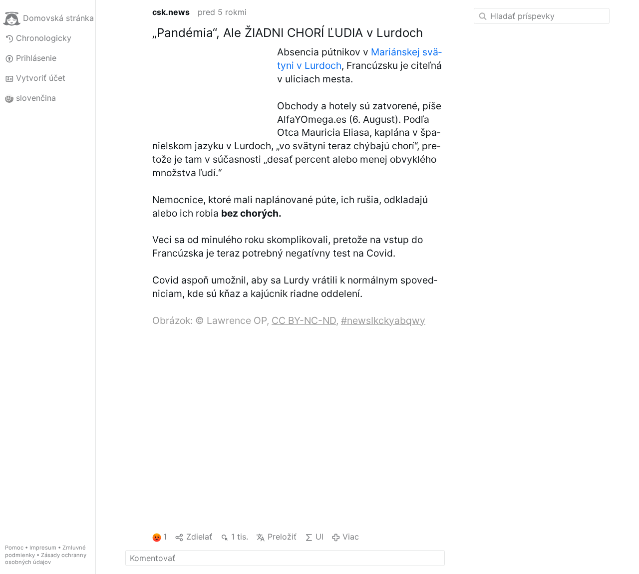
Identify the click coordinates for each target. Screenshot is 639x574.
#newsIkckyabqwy (383, 320)
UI (319, 537)
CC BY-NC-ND (304, 320)
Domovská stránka (58, 18)
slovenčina (36, 98)
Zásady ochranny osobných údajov (45, 559)
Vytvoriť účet (40, 78)
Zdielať (199, 537)
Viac (350, 537)
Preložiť (282, 537)
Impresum (42, 547)
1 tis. (239, 537)
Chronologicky (43, 38)
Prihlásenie (36, 58)
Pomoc (14, 547)
